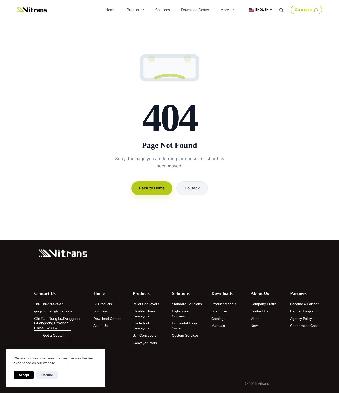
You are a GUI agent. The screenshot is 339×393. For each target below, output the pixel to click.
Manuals (218, 326)
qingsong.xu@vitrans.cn (53, 311)
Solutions (162, 10)
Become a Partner (304, 304)
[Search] (281, 10)
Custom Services (185, 335)
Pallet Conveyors (146, 304)
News (255, 326)
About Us (100, 326)
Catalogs (218, 319)
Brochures (219, 311)
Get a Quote (53, 335)
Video (255, 319)
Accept (24, 375)
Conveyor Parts (145, 343)
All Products (102, 304)
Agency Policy (301, 319)
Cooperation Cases (305, 326)
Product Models (223, 304)
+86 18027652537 (48, 304)
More (224, 10)
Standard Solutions (187, 304)
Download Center (195, 10)
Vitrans (263, 383)
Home (110, 10)
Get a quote (303, 10)
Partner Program (303, 311)
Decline (47, 375)
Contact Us (259, 311)
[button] (260, 9)
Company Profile (264, 304)
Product (133, 10)
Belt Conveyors (144, 335)
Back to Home (152, 188)
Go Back (192, 188)
